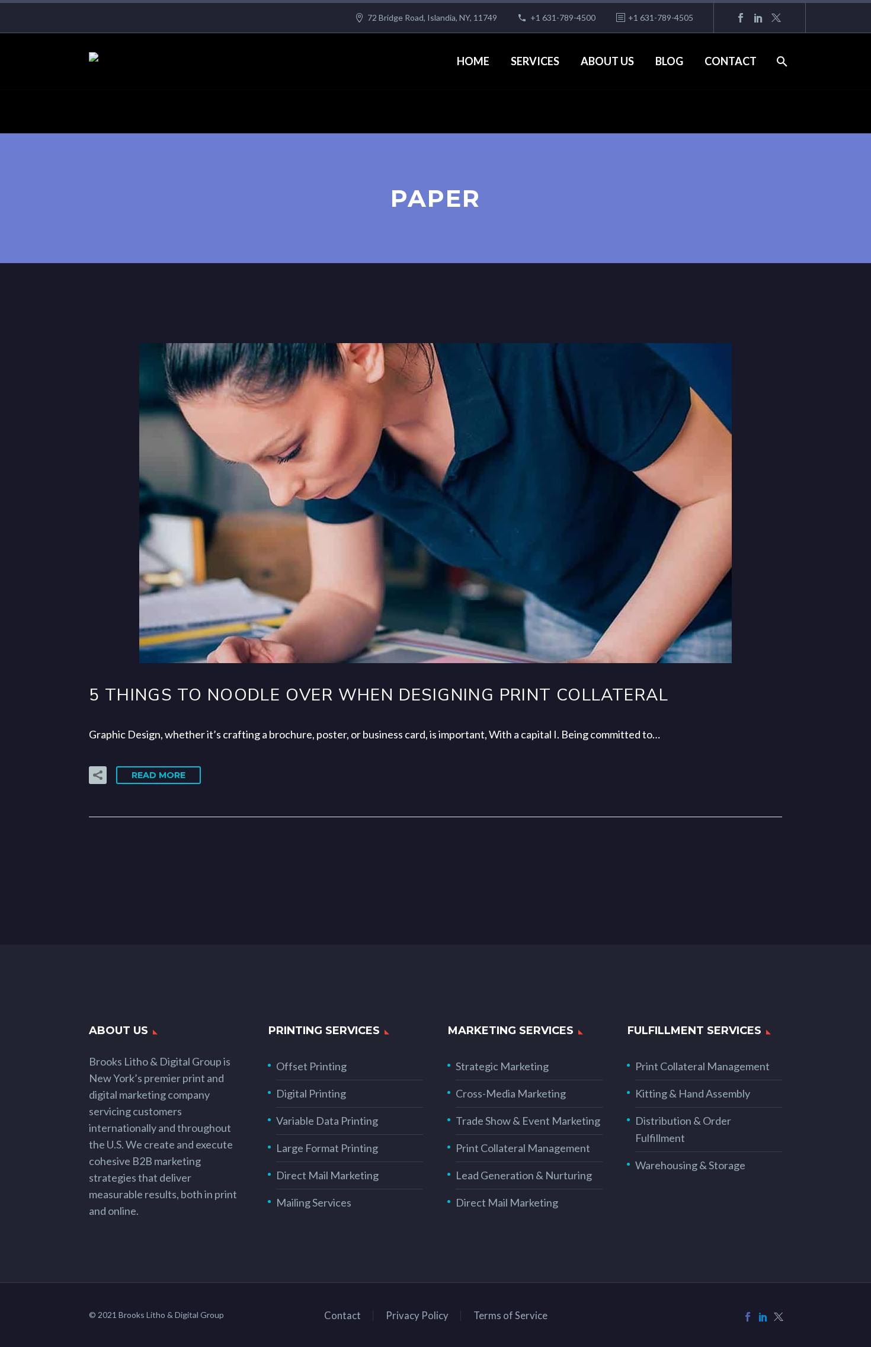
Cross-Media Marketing (511, 1093)
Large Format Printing (327, 1147)
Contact (731, 61)
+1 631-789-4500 (562, 17)
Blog (669, 61)
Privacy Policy (417, 1316)
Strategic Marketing (502, 1066)
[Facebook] (741, 18)
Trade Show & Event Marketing (528, 1120)
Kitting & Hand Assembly (692, 1093)
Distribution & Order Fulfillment (683, 1129)
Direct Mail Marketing (327, 1175)
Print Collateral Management (523, 1147)
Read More (158, 775)
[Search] (780, 61)
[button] (98, 775)
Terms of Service (510, 1316)
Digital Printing (311, 1093)
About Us (607, 61)
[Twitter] (776, 18)
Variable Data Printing (327, 1120)
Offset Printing (311, 1066)
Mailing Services (313, 1202)
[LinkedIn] (758, 18)
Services (535, 61)
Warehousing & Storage (690, 1165)
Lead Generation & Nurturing (524, 1175)
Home (473, 61)
